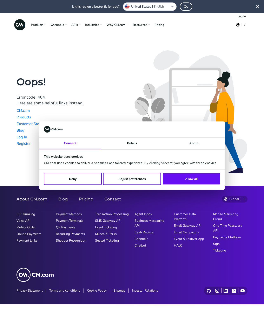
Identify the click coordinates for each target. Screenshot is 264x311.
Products (23, 117)
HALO (178, 245)
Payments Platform (227, 237)
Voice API (23, 220)
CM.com (23, 110)
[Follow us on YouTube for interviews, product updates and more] (242, 290)
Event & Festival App (189, 239)
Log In (242, 16)
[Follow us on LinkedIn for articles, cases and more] (225, 290)
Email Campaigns (186, 232)
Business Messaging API (149, 223)
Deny (73, 178)
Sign (216, 244)
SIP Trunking (25, 214)
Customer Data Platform (185, 216)
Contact (112, 199)
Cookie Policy (97, 290)
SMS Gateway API (108, 220)
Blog (20, 130)
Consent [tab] (70, 143)
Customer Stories (30, 123)
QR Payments (65, 227)
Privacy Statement (29, 290)
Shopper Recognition (71, 240)
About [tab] (193, 143)
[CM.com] (20, 25)
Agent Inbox (143, 214)
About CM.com (31, 199)
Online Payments (28, 234)
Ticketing (219, 250)
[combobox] (150, 6)
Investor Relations (145, 290)
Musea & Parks (106, 234)
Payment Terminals (70, 220)
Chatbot (140, 245)
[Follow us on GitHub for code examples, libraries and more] (209, 290)
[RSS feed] (234, 290)
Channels (141, 239)
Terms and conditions (64, 290)
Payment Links (27, 240)
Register (23, 143)
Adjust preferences (132, 178)
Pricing (159, 25)
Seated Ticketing (107, 240)
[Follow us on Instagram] (217, 290)
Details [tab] (132, 143)
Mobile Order (26, 227)
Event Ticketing (106, 227)
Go (186, 6)
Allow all (191, 178)
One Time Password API (227, 228)
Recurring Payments (70, 234)
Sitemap (119, 290)
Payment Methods (69, 214)
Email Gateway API (187, 225)
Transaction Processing (112, 214)
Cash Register (144, 232)
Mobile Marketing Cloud (225, 216)
